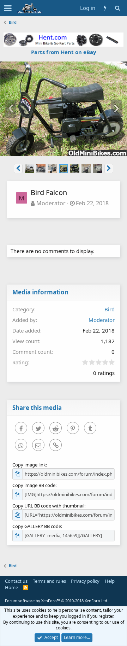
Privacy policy (85, 581)
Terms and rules (49, 581)
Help (110, 581)
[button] (7, 8)
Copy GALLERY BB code (36, 526)
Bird (109, 309)
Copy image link (29, 465)
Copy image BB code (33, 485)
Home (11, 587)
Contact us (16, 581)
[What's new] (105, 7)
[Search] (117, 7)
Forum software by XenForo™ (56, 600)
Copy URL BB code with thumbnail (48, 506)
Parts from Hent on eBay (63, 51)
